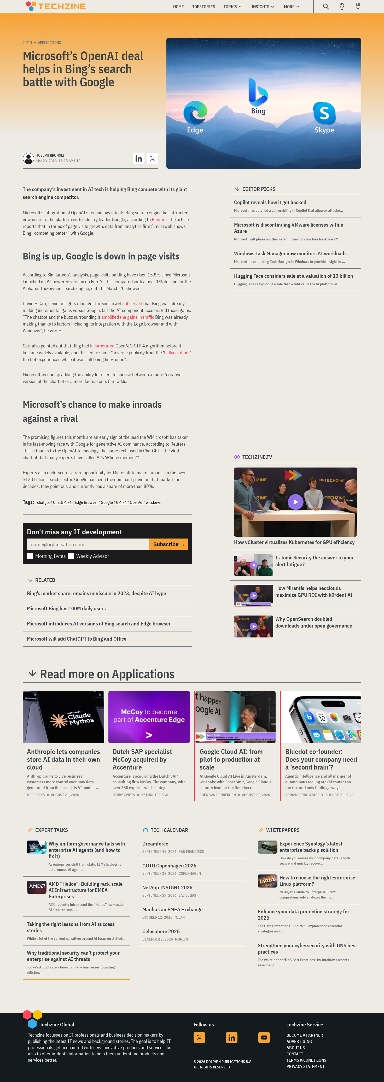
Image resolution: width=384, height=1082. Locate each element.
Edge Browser (86, 502)
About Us (296, 1047)
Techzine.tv (257, 456)
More (289, 6)
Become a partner (305, 1035)
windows (153, 502)
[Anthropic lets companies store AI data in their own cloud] (63, 717)
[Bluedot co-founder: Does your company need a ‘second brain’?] (321, 717)
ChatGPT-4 (62, 502)
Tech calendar (169, 829)
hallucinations (177, 353)
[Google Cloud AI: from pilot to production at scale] (235, 717)
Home (178, 6)
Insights (260, 6)
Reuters (159, 219)
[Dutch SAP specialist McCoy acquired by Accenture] (149, 717)
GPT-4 (121, 502)
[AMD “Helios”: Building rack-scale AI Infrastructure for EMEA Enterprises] (36, 896)
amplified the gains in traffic (127, 317)
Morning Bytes (50, 555)
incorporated (102, 346)
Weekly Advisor (92, 555)
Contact (295, 1053)
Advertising (299, 1041)
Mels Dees (36, 795)
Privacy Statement (305, 1066)
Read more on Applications (107, 673)
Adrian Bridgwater (302, 795)
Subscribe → (169, 544)
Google (107, 502)
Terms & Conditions (306, 1060)
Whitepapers (283, 829)
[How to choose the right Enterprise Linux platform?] (267, 887)
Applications (49, 42)
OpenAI (136, 502)
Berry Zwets (124, 795)
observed (133, 303)
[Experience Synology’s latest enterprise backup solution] (267, 853)
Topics (230, 6)
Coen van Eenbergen (218, 795)
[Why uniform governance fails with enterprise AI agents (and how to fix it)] (36, 856)
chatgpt (43, 502)
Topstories (203, 6)
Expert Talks (51, 829)
